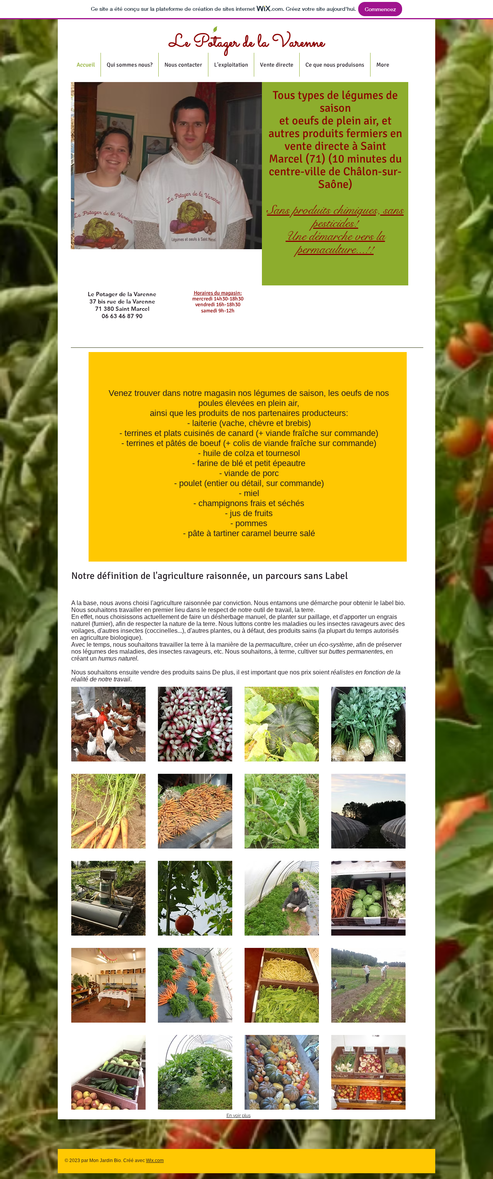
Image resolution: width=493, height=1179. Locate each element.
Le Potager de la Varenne (246, 42)
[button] (108, 724)
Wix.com (155, 1160)
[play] (250, 238)
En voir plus (238, 1115)
